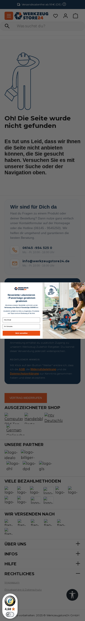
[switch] (10, 614)
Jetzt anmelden (21, 333)
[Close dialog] (83, 284)
